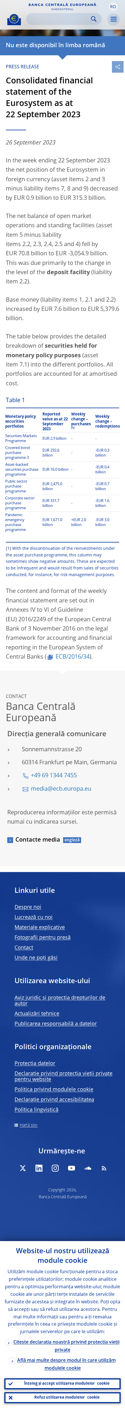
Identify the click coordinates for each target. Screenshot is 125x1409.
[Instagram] (55, 1168)
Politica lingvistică (36, 1110)
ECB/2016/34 (73, 657)
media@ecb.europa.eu (61, 789)
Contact (24, 947)
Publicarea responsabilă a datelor (56, 1024)
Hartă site (29, 1125)
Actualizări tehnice (37, 1013)
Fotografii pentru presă (43, 937)
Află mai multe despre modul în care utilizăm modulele (66, 1364)
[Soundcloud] (88, 1168)
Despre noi (28, 907)
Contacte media (37, 840)
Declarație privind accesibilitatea (54, 1099)
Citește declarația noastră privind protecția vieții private (66, 1346)
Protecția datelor (35, 1063)
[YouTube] (71, 1168)
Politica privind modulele (54, 1089)
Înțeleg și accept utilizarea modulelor (67, 1384)
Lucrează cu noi (34, 917)
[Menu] (113, 19)
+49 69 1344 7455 (54, 776)
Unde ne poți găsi (36, 958)
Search (94, 19)
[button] (113, 6)
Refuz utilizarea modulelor (67, 1397)
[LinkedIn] (39, 1168)
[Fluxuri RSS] (104, 1168)
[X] (23, 1168)
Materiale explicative (40, 927)
